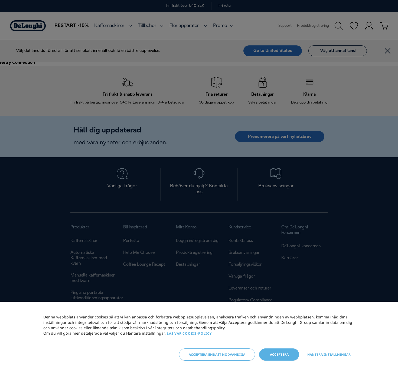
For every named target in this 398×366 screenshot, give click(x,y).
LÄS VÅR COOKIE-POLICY (189, 333)
